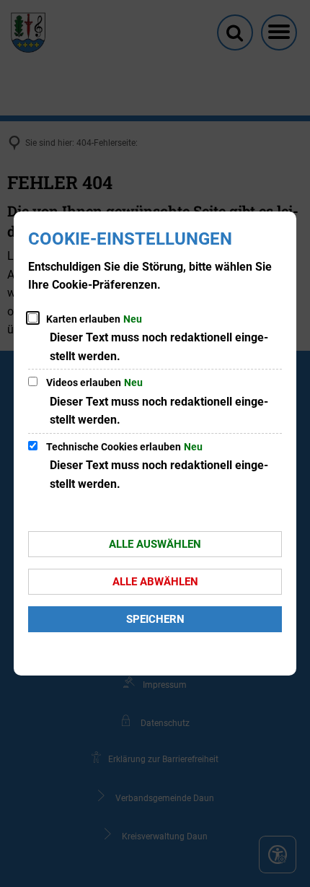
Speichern (155, 619)
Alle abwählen (155, 581)
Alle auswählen (155, 544)
